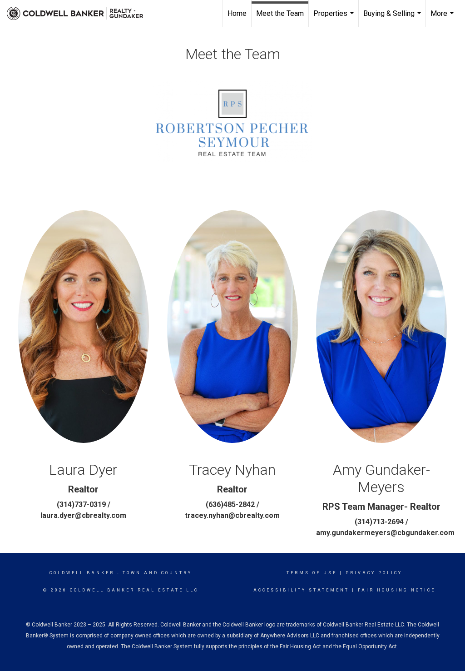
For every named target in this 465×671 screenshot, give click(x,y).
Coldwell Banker (81, 573)
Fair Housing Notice (396, 590)
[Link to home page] (79, 13)
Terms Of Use (312, 573)
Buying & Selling (393, 18)
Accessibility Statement (301, 590)
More (443, 18)
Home (237, 13)
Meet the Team (280, 13)
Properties (334, 18)
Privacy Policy (374, 573)
